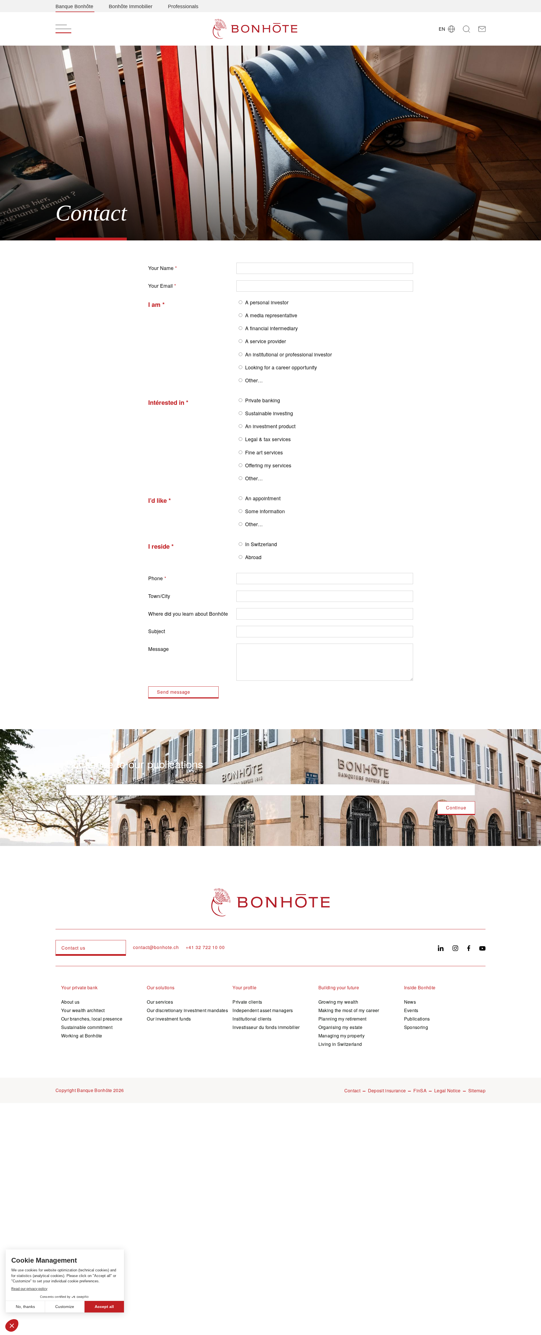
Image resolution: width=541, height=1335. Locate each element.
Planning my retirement (342, 1018)
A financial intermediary (271, 328)
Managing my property (341, 1035)
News (410, 1002)
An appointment (263, 498)
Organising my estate (340, 1027)
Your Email (160, 285)
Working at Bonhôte (81, 1035)
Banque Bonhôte (74, 6)
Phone (155, 578)
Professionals (183, 6)
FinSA (420, 1090)
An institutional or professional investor (288, 354)
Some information (265, 511)
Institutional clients (251, 1018)
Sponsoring (416, 1027)
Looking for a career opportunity (281, 367)
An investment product (270, 426)
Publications (417, 1018)
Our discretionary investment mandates (187, 1010)
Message (158, 648)
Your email (78, 779)
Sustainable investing (269, 413)
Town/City (159, 595)
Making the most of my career (348, 1010)
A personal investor (267, 302)
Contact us (73, 948)
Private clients (247, 1002)
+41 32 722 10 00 (205, 947)
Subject (156, 631)
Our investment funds (169, 1018)
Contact (352, 1090)
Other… (254, 380)
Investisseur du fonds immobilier (266, 1027)
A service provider (265, 341)
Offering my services (268, 465)
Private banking (262, 400)
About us (70, 1002)
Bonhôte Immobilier (130, 6)
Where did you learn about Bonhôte (188, 613)
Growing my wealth (338, 1002)
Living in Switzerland (340, 1044)
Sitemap (476, 1090)
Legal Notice (447, 1090)
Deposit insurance (387, 1090)
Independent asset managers (262, 1010)
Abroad (253, 557)
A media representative (271, 315)
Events (411, 1010)
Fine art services (264, 452)
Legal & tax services (268, 439)
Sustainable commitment (86, 1027)
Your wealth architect (83, 1010)
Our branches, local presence (91, 1018)
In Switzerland (261, 544)
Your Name (161, 267)
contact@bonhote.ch (156, 947)
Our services (160, 1002)
